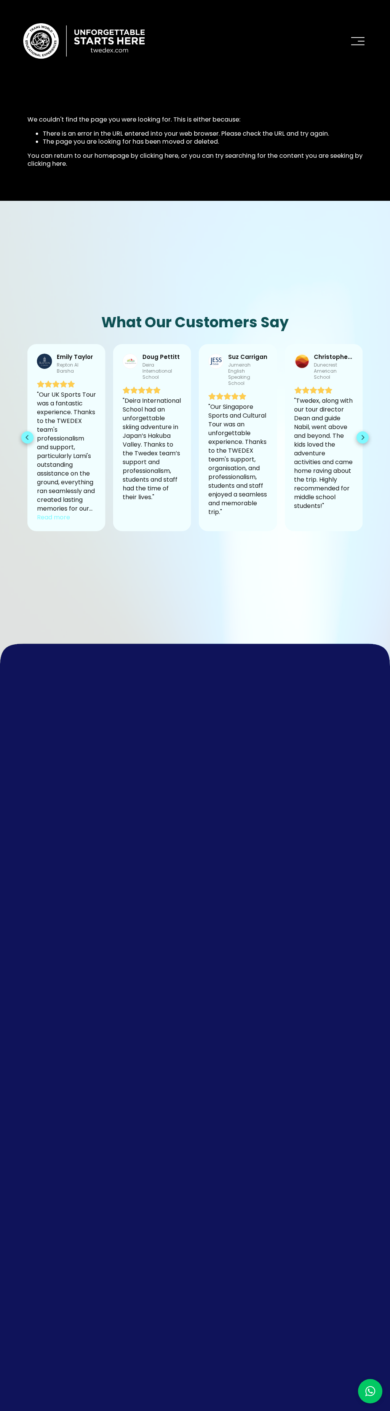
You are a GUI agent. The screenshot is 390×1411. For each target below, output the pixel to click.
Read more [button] (53, 517)
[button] (27, 437)
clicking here (159, 155)
